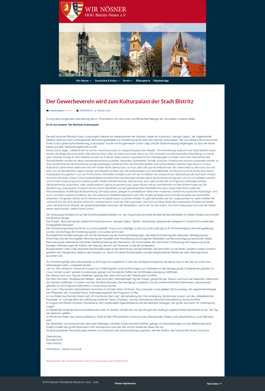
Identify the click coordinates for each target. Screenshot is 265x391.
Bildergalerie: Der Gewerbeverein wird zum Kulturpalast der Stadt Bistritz (87, 361)
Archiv (69, 110)
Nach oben (213, 383)
